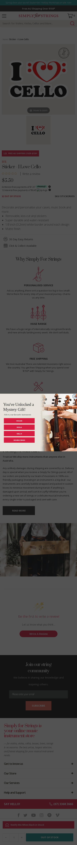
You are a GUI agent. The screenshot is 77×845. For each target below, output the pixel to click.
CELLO (19, 433)
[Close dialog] (74, 396)
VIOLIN (19, 421)
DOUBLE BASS (19, 440)
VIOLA (19, 427)
